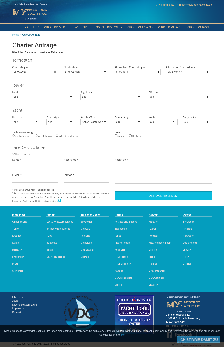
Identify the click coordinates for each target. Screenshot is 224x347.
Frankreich (18, 256)
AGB (15, 300)
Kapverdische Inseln (160, 242)
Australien (120, 249)
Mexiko (118, 284)
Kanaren (153, 221)
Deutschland (190, 242)
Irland (152, 256)
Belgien (153, 249)
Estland (187, 263)
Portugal (153, 235)
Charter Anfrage (170, 27)
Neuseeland (121, 256)
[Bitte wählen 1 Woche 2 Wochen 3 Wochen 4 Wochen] (87, 72)
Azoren (153, 228)
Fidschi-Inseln (122, 242)
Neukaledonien (123, 263)
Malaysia (85, 228)
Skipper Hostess (129, 135)
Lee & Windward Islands (59, 221)
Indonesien (121, 228)
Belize (49, 249)
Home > (17, 34)
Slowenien (18, 270)
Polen (186, 256)
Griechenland (19, 221)
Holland (153, 263)
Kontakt (16, 312)
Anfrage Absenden (163, 196)
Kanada (119, 270)
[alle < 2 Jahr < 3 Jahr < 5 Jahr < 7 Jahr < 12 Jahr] (197, 122)
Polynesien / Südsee (126, 221)
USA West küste (123, 277)
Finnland (187, 228)
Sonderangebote (108, 27)
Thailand (85, 235)
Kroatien (17, 235)
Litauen (187, 249)
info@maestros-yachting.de (196, 4)
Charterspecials (139, 27)
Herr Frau (23, 154)
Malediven (86, 242)
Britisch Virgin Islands (58, 228)
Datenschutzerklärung (24, 304)
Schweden (188, 221)
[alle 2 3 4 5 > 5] (163, 122)
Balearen (17, 249)
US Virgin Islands (55, 256)
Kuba (49, 235)
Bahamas (51, 242)
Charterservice (198, 27)
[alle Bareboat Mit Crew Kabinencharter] (60, 122)
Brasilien (153, 284)
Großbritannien (157, 270)
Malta (15, 263)
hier (122, 334)
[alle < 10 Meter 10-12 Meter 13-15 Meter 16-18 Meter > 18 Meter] (129, 122)
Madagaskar (87, 249)
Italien (15, 242)
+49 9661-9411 (166, 4)
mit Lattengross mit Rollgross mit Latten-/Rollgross (47, 135)
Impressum (18, 308)
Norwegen (188, 235)
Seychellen (86, 221)
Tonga (118, 235)
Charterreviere (55, 27)
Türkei (15, 228)
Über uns (17, 297)
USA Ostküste (156, 277)
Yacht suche (82, 27)
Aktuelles (32, 27)
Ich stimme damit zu (198, 340)
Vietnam (85, 256)
